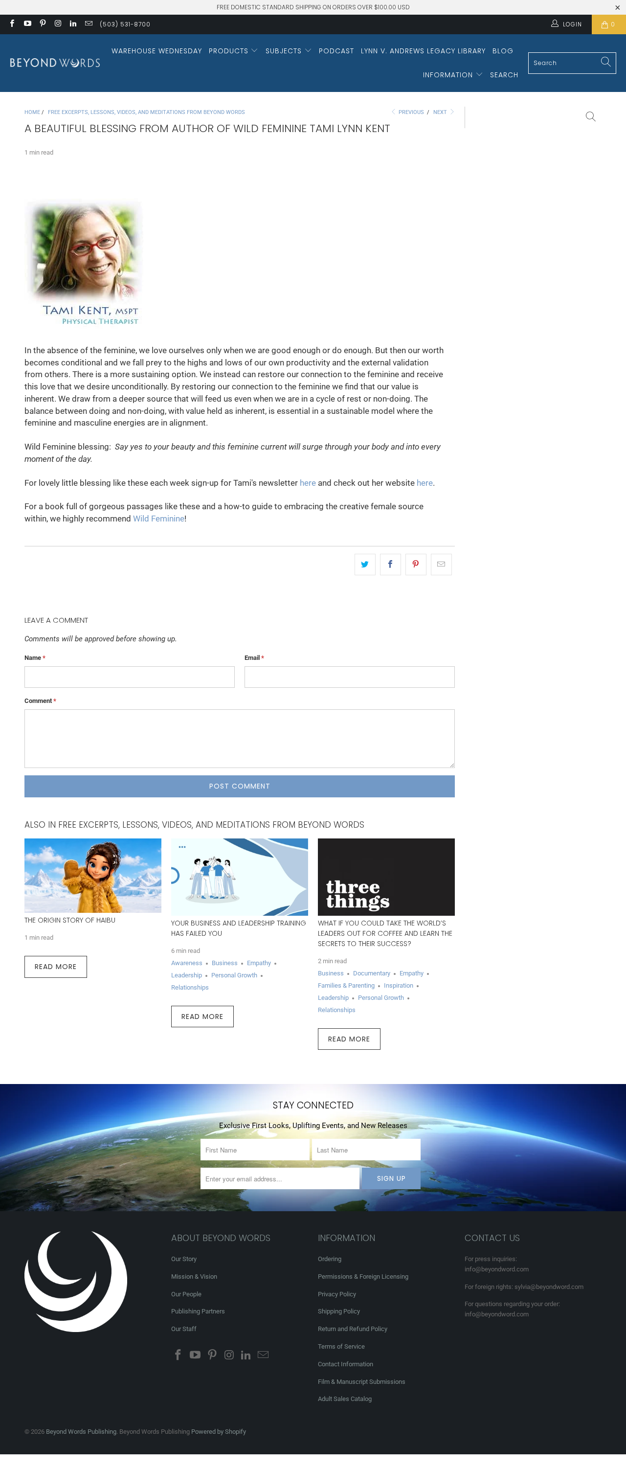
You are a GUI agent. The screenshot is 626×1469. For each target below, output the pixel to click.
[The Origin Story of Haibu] (92, 875)
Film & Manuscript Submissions (361, 1381)
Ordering (329, 1259)
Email (254, 657)
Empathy (259, 963)
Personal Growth (234, 975)
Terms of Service (341, 1346)
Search (504, 75)
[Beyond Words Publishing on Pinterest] (42, 24)
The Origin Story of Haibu (69, 920)
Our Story (184, 1259)
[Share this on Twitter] (365, 564)
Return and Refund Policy (352, 1329)
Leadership (186, 975)
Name (34, 657)
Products (230, 51)
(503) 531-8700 (125, 24)
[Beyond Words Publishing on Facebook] (11, 24)
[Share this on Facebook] (390, 564)
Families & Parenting (346, 985)
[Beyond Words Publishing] (55, 62)
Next (440, 112)
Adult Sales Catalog (345, 1398)
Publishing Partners (198, 1311)
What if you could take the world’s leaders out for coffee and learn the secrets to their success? (385, 933)
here (308, 483)
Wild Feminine (158, 518)
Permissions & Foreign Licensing (363, 1276)
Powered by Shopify (218, 1431)
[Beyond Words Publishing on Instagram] (57, 24)
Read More (56, 967)
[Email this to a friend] (441, 564)
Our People (186, 1294)
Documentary (371, 973)
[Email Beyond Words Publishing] (88, 24)
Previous (410, 112)
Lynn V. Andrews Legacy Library (423, 51)
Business (225, 963)
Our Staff (184, 1329)
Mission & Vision (194, 1276)
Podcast (336, 51)
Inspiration (398, 985)
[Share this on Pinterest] (415, 564)
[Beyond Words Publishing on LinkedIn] (72, 24)
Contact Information (345, 1364)
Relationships (190, 987)
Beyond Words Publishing (81, 1431)
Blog (503, 51)
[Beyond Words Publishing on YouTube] (26, 24)
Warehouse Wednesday (157, 51)
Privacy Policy (337, 1294)
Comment (40, 700)
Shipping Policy (339, 1311)
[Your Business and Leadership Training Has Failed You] (239, 876)
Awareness (186, 963)
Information (449, 75)
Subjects (285, 51)
